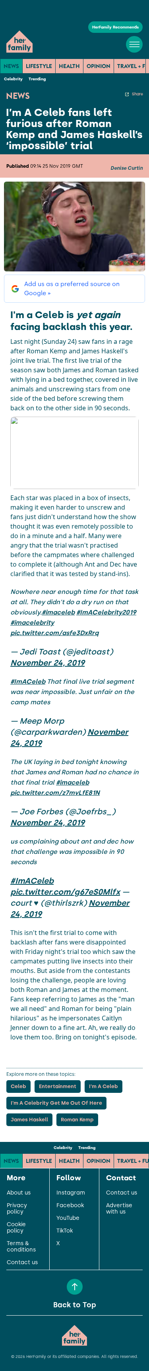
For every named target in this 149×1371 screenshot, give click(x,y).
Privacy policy (17, 1208)
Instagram (70, 1193)
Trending (37, 79)
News (11, 66)
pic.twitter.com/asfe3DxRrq (54, 633)
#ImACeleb (27, 681)
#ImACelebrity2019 (106, 612)
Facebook (70, 1205)
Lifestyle (39, 66)
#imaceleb (58, 612)
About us (19, 1193)
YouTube (67, 1218)
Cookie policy (16, 1227)
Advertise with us (119, 1208)
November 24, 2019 (47, 662)
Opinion (98, 66)
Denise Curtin (126, 168)
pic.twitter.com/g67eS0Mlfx (65, 892)
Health (69, 66)
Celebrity (13, 79)
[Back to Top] (75, 1287)
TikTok (64, 1231)
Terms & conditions (21, 1246)
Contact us (22, 1262)
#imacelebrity (32, 622)
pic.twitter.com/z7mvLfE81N (55, 792)
